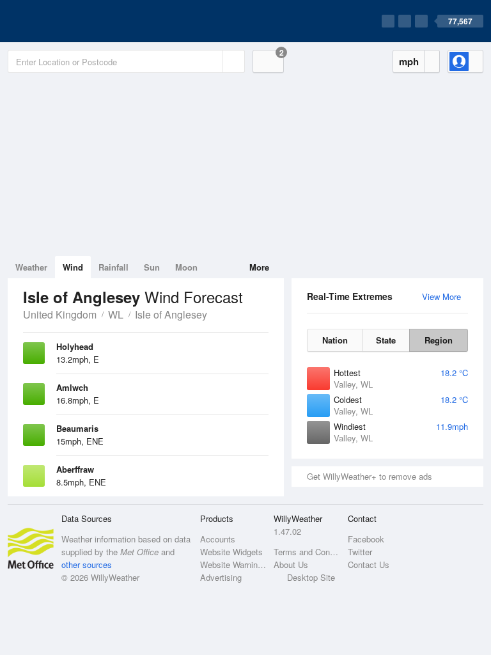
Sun (152, 267)
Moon (186, 267)
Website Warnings (233, 564)
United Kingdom (60, 314)
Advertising (221, 577)
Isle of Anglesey (171, 314)
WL (115, 314)
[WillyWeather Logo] (68, 21)
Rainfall (113, 267)
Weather (31, 267)
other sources (86, 564)
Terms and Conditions (306, 552)
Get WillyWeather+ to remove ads (369, 476)
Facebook (366, 539)
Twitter (360, 552)
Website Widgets (231, 552)
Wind (73, 267)
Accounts (217, 539)
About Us (291, 564)
